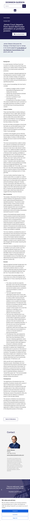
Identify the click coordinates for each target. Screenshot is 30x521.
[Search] (24, 6)
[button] (15, 10)
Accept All (15, 511)
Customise (15, 514)
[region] (15, 509)
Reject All (15, 518)
